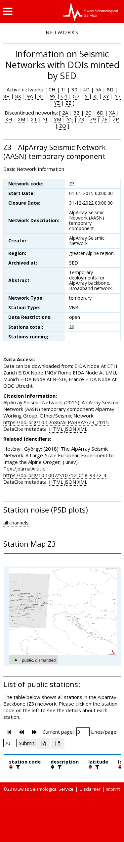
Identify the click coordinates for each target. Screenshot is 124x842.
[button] (7, 11)
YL (45, 119)
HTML (56, 428)
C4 (64, 96)
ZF (104, 119)
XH (8, 119)
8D (110, 89)
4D (86, 89)
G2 (76, 96)
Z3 (81, 119)
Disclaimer (90, 789)
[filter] (17, 767)
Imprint (113, 789)
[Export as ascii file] (57, 743)
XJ (95, 96)
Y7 (118, 96)
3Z (77, 112)
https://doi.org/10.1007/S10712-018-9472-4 (54, 475)
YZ (57, 102)
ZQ (62, 126)
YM (57, 119)
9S (53, 96)
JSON (70, 428)
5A (98, 89)
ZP (116, 119)
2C (88, 112)
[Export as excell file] (43, 743)
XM (21, 119)
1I (63, 89)
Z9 (93, 119)
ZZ (68, 102)
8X (18, 96)
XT (34, 119)
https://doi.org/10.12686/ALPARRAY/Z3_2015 (56, 422)
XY (106, 96)
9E (40, 96)
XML (82, 428)
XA (112, 112)
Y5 (70, 119)
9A (29, 96)
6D (100, 112)
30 (74, 89)
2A (65, 112)
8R (6, 96)
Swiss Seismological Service (45, 789)
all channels (16, 522)
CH (53, 89)
